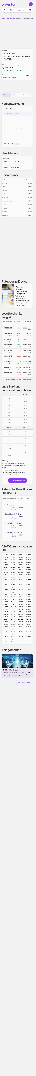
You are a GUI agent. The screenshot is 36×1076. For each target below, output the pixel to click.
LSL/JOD (28, 587)
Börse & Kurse (5, 18)
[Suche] (30, 10)
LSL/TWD (5, 609)
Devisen (12, 18)
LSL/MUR (28, 602)
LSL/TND (12, 634)
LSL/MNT (5, 607)
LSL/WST (28, 619)
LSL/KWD (28, 594)
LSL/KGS (12, 597)
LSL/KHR (12, 589)
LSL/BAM (13, 594)
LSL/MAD (20, 602)
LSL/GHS (20, 577)
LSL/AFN (5, 555)
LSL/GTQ (5, 579)
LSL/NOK (13, 612)
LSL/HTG (28, 579)
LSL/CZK (5, 634)
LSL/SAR (5, 621)
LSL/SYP (28, 629)
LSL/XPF (12, 569)
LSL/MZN (13, 604)
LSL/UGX (5, 636)
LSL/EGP (12, 555)
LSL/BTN (5, 564)
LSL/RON (5, 619)
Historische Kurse (27, 95)
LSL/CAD (20, 589)
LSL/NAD (20, 607)
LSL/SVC (12, 574)
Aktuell (11, 10)
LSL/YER (20, 587)
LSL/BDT (5, 562)
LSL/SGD (20, 624)
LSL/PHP (12, 616)
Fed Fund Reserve (10, 505)
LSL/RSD (28, 621)
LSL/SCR (5, 624)
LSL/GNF (12, 579)
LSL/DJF (28, 572)
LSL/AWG (28, 557)
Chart (15, 95)
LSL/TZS (5, 631)
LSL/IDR (28, 582)
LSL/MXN (20, 604)
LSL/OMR (20, 612)
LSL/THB (12, 631)
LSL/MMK (13, 607)
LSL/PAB (12, 614)
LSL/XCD (28, 612)
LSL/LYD (5, 599)
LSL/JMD (5, 587)
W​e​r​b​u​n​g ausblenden (24, 33)
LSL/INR (20, 582)
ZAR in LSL (29, 76)
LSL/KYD (5, 589)
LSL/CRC (5, 572)
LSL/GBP (5, 567)
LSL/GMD (13, 577)
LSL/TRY (20, 634)
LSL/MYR (5, 602)
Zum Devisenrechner (17, 480)
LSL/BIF (28, 567)
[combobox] (17, 113)
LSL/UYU (28, 636)
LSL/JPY (12, 587)
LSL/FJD (5, 577)
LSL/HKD (13, 582)
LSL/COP (28, 592)
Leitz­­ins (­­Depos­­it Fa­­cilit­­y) (12, 514)
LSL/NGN (28, 609)
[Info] (5, 108)
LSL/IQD (5, 584)
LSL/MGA (20, 599)
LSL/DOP (5, 574)
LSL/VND (5, 641)
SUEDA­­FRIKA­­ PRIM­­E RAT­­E (13, 523)
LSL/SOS (28, 624)
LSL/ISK (20, 584)
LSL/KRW (5, 629)
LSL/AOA (5, 557)
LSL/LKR (5, 626)
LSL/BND (13, 567)
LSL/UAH (12, 636)
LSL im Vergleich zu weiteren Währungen (16, 380)
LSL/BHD (28, 560)
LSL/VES (28, 639)
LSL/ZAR (20, 626)
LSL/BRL (28, 564)
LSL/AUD (12, 560)
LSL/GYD (20, 579)
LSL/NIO (20, 609)
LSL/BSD (20, 560)
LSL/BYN (12, 641)
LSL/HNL (5, 582)
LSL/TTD (28, 631)
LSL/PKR (5, 614)
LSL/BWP (20, 564)
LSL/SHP (12, 626)
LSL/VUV (20, 639)
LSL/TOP (20, 631)
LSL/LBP (28, 597)
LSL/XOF (5, 569)
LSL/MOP (13, 599)
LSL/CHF (20, 621)
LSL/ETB (5, 560)
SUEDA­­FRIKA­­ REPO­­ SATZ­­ (13, 532)
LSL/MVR (13, 602)
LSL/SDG (28, 626)
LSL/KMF (5, 594)
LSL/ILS (28, 584)
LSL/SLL (12, 624)
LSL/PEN (5, 616)
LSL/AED (20, 572)
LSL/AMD (20, 557)
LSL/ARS (12, 557)
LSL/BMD (28, 562)
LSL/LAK (20, 597)
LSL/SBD (20, 619)
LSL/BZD (20, 562)
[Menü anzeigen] (4, 10)
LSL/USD (12, 639)
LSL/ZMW (5, 597)
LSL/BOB (12, 564)
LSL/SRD (12, 629)
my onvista (21, 10)
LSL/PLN (20, 616)
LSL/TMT (28, 634)
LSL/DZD (28, 555)
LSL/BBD (12, 562)
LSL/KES (20, 592)
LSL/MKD (5, 604)
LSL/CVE (28, 589)
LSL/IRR (12, 584)
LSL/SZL (20, 629)
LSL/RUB (12, 619)
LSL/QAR (12, 592)
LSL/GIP (28, 577)
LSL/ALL (20, 555)
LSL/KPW (5, 612)
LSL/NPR (28, 607)
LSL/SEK (12, 621)
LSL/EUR (20, 574)
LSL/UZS (5, 639)
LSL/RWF (28, 616)
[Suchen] (30, 113)
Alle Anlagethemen (24, 682)
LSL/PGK (20, 614)
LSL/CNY (28, 569)
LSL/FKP (28, 574)
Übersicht (6, 95)
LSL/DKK (12, 572)
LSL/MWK (28, 599)
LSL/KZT (5, 592)
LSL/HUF (20, 636)
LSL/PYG (28, 614)
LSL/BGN (20, 567)
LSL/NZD (12, 609)
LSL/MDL (28, 604)
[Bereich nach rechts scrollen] (31, 95)
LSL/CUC (20, 594)
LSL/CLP (20, 569)
